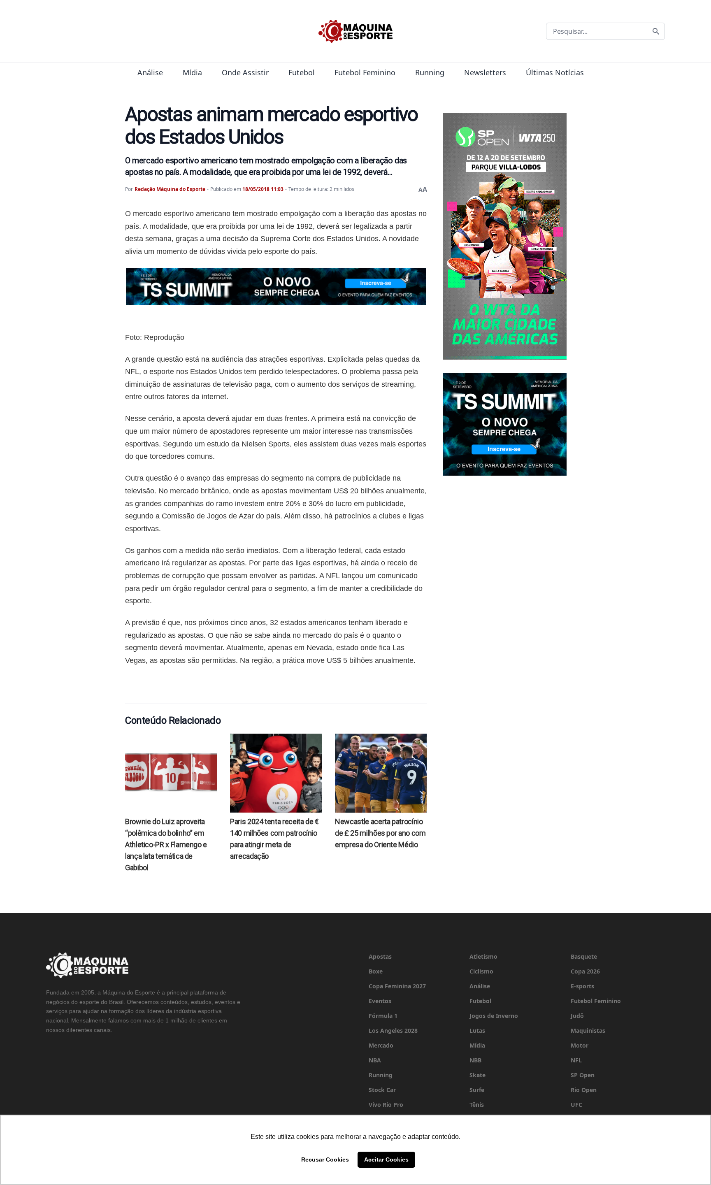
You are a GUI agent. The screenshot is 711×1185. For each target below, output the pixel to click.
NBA (375, 1060)
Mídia (192, 72)
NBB (475, 1060)
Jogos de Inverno (493, 1016)
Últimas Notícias (555, 72)
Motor (579, 1045)
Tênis (476, 1104)
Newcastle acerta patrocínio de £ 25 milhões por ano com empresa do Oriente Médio (380, 833)
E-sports (582, 986)
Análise (150, 72)
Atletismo (483, 956)
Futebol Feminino (365, 72)
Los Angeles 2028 (393, 1030)
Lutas (477, 1030)
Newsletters (485, 72)
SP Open (583, 1075)
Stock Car (382, 1090)
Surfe (476, 1090)
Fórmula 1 (383, 1016)
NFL (576, 1060)
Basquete (584, 956)
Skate (477, 1075)
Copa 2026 (585, 971)
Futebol (301, 72)
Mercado (381, 1045)
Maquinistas (588, 1030)
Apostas (380, 956)
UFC (576, 1104)
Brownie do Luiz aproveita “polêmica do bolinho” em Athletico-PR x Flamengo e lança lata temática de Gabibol (166, 844)
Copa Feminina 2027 (397, 986)
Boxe (376, 971)
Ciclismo (481, 971)
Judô (577, 1016)
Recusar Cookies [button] (325, 1159)
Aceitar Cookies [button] (386, 1159)
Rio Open (584, 1090)
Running (429, 72)
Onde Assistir (245, 72)
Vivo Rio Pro (386, 1104)
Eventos (380, 1001)
